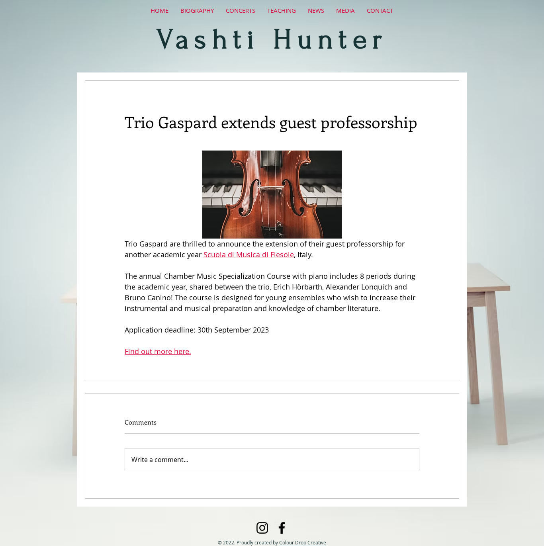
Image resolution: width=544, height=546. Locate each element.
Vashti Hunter (272, 39)
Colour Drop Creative (302, 542)
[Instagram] (262, 528)
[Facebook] (282, 528)
